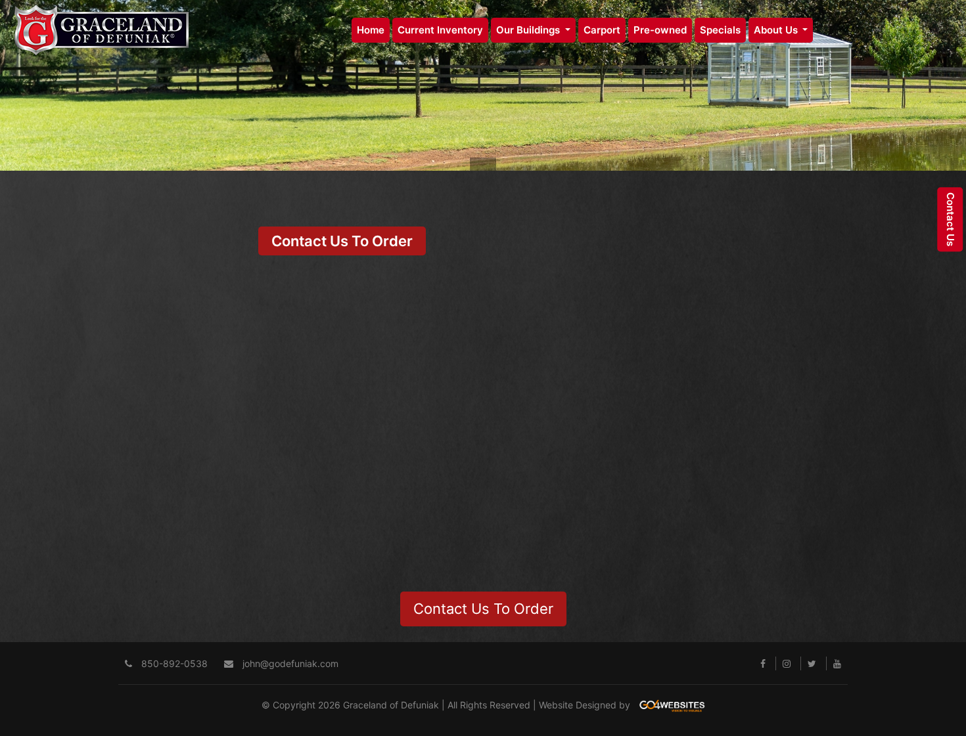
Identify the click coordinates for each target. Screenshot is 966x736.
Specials (720, 30)
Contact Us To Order (342, 240)
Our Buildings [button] (529, 30)
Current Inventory (440, 30)
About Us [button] (777, 30)
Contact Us (950, 219)
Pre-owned (660, 30)
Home (370, 30)
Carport (602, 30)
